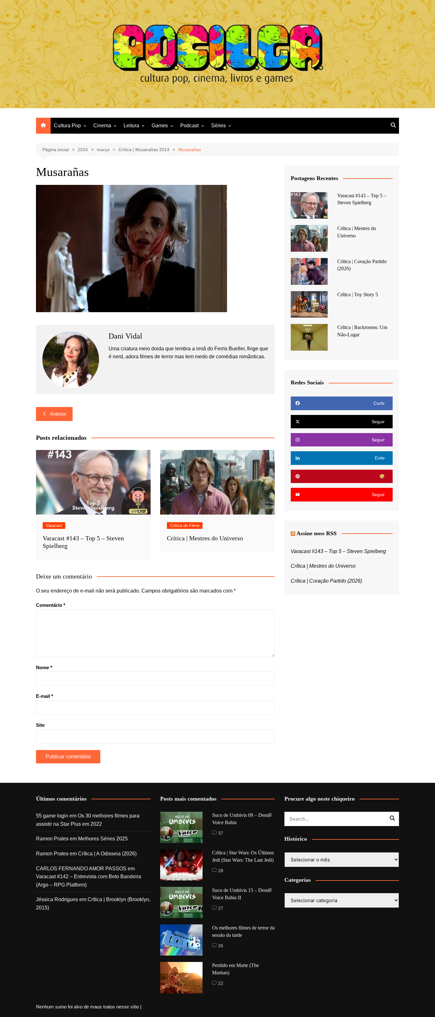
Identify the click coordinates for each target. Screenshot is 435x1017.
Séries (218, 125)
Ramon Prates (52, 838)
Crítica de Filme (184, 525)
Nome (44, 667)
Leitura (131, 125)
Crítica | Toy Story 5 (357, 294)
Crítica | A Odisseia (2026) (107, 853)
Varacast (54, 525)
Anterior (58, 414)
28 (220, 870)
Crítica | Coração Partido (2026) (326, 581)
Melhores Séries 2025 (103, 838)
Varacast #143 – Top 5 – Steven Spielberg (338, 551)
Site (40, 725)
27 (220, 908)
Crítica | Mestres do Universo (205, 538)
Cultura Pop (67, 125)
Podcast (189, 125)
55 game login (52, 815)
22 (220, 983)
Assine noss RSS (316, 533)
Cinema (102, 125)
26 (220, 945)
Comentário (50, 605)
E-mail (44, 696)
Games (160, 125)
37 (220, 833)
